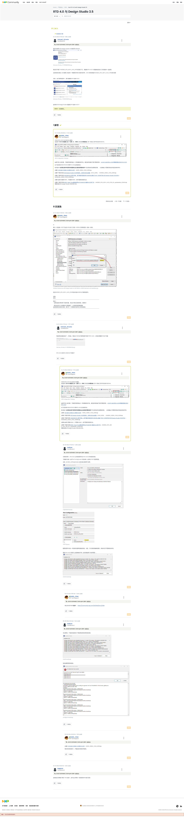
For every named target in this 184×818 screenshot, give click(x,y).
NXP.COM (42, 2)
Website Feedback (36, 809)
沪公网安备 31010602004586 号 (88, 805)
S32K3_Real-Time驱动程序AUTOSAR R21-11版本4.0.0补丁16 (79, 182)
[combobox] (96, 16)
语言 (174, 2)
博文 (37, 2)
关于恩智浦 (4, 806)
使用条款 (8, 809)
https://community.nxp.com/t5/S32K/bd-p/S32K (91, 605)
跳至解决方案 (59, 34)
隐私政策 (4, 809)
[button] (122, 40)
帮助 (178, 2)
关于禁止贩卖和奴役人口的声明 (21, 809)
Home (54, 7)
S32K (65, 7)
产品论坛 (60, 7)
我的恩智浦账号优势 (34, 806)
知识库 (28, 2)
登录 (181, 2)
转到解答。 (62, 109)
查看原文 (77, 44)
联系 (27, 806)
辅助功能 (29, 809)
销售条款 (12, 809)
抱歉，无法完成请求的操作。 (8, 814)
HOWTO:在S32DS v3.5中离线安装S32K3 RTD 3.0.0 (114, 162)
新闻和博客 (21, 806)
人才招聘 (11, 806)
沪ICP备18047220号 (100, 805)
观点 (33, 2)
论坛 (24, 2)
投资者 (16, 806)
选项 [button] (128, 22)
